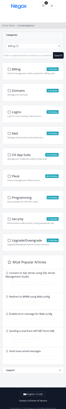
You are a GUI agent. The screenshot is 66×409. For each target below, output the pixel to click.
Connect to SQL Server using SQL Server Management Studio (31, 280)
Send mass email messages (32, 355)
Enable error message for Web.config (33, 317)
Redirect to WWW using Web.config (33, 300)
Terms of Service (38, 400)
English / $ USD (34, 394)
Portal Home (8, 25)
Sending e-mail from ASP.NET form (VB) (31, 336)
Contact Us (24, 400)
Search (58, 55)
